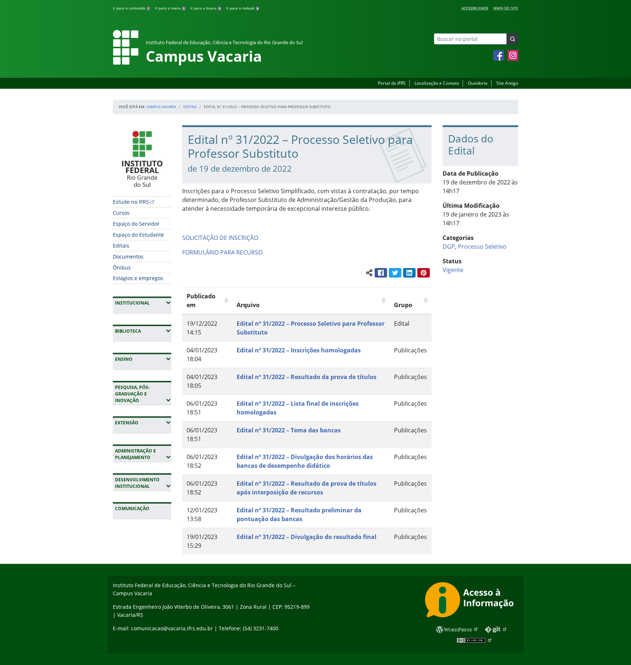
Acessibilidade (475, 8)
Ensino (143, 359)
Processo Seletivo (482, 246)
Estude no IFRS (131, 201)
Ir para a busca (205, 8)
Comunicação (132, 508)
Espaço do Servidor (136, 223)
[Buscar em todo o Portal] (512, 39)
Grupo (403, 305)
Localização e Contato (436, 83)
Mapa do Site (505, 8)
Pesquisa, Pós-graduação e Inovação (143, 394)
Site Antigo (507, 83)
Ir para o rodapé (242, 8)
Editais (189, 106)
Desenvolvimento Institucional (143, 483)
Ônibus (122, 267)
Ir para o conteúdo (131, 8)
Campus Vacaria (161, 106)
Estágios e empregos (138, 278)
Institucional (143, 302)
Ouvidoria (477, 83)
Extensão (143, 422)
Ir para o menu (169, 8)
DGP (449, 246)
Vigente (453, 270)
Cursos (121, 212)
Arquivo (248, 305)
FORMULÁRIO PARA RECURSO (222, 252)
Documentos (128, 256)
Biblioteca (143, 331)
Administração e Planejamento (143, 454)
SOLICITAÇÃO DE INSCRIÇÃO (220, 238)
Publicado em (201, 300)
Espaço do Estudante (138, 234)
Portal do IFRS (392, 83)
